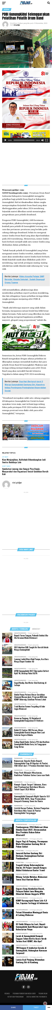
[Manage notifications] (45, 1004)
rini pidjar (17, 25)
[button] (26, 136)
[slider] (24, 140)
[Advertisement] (26, 162)
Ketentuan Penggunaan (15, 997)
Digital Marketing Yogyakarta (37, 997)
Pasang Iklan (43, 993)
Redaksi (7, 993)
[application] (26, 136)
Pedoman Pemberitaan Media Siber (24, 993)
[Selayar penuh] (46, 140)
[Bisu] (42, 140)
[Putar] (5, 140)
